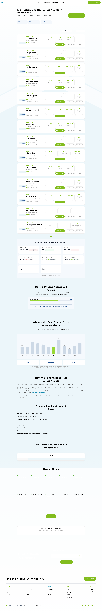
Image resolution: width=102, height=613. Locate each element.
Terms (24, 605)
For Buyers (47, 2)
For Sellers (39, 2)
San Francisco (51, 591)
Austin (7, 591)
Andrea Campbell (32, 182)
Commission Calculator (40, 533)
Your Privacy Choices (37, 605)
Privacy (29, 605)
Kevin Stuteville (31, 395)
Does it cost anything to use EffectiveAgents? (28, 422)
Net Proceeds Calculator (67, 533)
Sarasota (50, 592)
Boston (7, 592)
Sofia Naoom (30, 139)
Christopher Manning (34, 225)
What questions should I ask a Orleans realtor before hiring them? (33, 433)
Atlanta (7, 589)
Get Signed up (91, 592)
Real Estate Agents (21, 7)
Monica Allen (30, 124)
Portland (29, 594)
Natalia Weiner (31, 67)
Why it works (70, 592)
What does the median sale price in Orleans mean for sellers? (32, 419)
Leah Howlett (31, 167)
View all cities (51, 586)
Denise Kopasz (31, 96)
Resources (69, 596)
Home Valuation (79, 533)
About (62, 2)
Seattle (49, 594)
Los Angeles (29, 589)
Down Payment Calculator (54, 533)
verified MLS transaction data (31, 18)
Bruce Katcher (31, 196)
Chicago (8, 594)
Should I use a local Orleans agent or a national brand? (30, 430)
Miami (28, 591)
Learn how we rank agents (38, 392)
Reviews (68, 594)
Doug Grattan (31, 53)
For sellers (69, 589)
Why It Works (55, 2)
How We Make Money (70, 598)
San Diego (50, 589)
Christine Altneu (32, 38)
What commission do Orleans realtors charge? (28, 427)
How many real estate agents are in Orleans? (28, 416)
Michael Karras (31, 210)
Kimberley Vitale (32, 81)
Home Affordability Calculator (26, 533)
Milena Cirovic (31, 153)
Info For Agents (91, 591)
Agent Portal (91, 589)
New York (29, 592)
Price (74, 30)
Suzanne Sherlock (32, 110)
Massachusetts (29, 7)
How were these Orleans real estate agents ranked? (29, 413)
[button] (48, 236)
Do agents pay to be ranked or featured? (27, 425)
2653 (23, 459)
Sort (60, 30)
